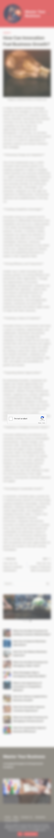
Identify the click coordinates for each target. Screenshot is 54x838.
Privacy (39, 423)
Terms (43, 423)
